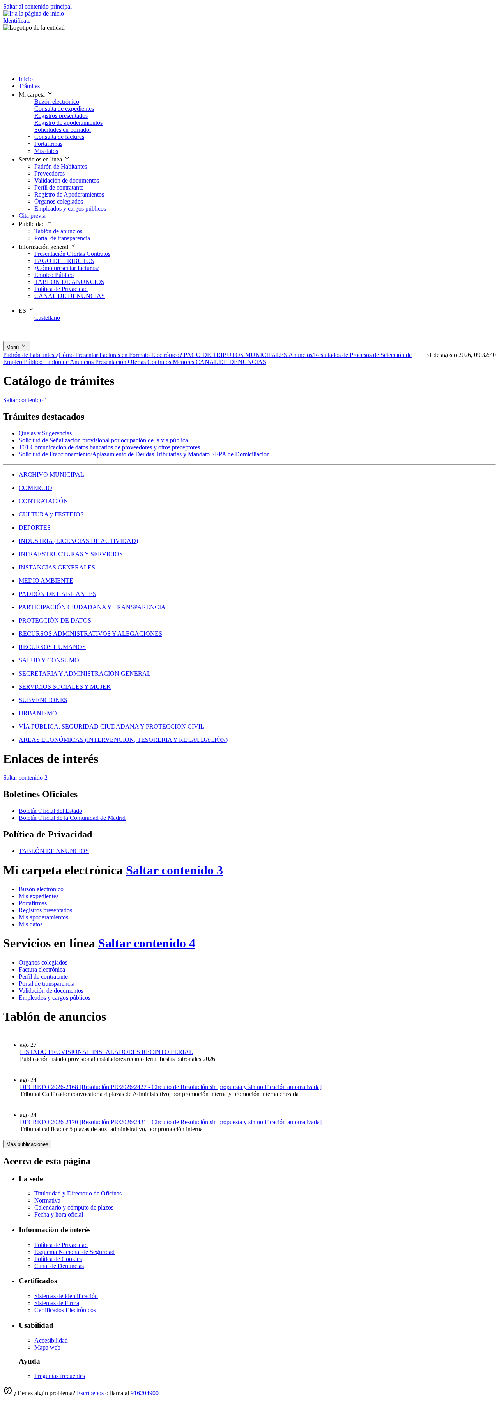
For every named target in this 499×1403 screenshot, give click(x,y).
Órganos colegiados (43, 962)
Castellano (47, 317)
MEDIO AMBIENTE (46, 580)
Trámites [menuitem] (29, 86)
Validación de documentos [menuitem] (66, 180)
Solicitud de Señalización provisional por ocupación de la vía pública (103, 440)
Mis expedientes (38, 896)
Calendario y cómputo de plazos (73, 1207)
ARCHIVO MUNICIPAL (51, 474)
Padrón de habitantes (29, 354)
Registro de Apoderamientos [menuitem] (69, 194)
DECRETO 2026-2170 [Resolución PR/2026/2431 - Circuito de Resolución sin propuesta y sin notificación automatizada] (171, 1122)
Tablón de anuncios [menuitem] (58, 231)
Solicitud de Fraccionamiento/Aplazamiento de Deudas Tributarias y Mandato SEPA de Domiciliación (144, 454)
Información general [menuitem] (44, 246)
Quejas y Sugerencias (45, 433)
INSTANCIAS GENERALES (57, 567)
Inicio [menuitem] (26, 79)
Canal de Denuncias (59, 1266)
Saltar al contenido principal (37, 6)
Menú (13, 347)
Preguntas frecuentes (59, 1376)
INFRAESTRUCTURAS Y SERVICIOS (71, 554)
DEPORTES (35, 527)
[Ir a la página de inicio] (35, 13)
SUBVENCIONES (43, 700)
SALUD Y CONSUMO (49, 660)
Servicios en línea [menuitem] (41, 159)
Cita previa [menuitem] (32, 215)
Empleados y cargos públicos (54, 997)
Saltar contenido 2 (25, 777)
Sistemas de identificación (66, 1296)
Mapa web (47, 1347)
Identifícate (16, 20)
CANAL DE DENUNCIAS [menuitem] (69, 296)
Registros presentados (45, 910)
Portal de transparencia (46, 983)
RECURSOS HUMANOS (52, 647)
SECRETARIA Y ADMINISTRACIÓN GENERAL (85, 673)
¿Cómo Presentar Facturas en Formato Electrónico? (120, 354)
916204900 (145, 1393)
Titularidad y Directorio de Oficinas (78, 1193)
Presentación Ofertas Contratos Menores (145, 361)
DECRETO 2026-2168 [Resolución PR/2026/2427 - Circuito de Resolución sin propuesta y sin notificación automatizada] (171, 1087)
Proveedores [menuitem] (49, 173)
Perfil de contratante (43, 976)
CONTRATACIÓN (43, 501)
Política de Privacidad (61, 1245)
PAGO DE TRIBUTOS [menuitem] (64, 260)
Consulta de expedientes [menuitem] (64, 108)
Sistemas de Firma (56, 1303)
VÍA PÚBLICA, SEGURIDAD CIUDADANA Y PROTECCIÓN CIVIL (111, 726)
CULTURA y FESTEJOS (51, 514)
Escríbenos (91, 1393)
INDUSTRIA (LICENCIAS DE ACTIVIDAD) (78, 540)
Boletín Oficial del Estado (50, 810)
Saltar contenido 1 (25, 400)
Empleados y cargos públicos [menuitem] (70, 208)
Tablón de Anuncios (69, 361)
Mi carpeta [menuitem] (32, 94)
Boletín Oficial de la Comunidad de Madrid (72, 817)
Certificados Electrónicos (65, 1310)
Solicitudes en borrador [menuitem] (62, 129)
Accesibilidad (51, 1340)
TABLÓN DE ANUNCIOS (54, 851)
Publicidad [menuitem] (32, 224)
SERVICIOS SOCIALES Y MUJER (65, 686)
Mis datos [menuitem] (46, 150)
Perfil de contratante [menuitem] (58, 187)
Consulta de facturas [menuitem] (59, 136)
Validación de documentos (51, 990)
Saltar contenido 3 (174, 870)
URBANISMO (38, 713)
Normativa (47, 1200)
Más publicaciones (27, 1144)
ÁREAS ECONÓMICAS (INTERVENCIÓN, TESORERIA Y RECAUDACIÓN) (123, 739)
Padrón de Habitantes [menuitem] (60, 166)
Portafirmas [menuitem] (48, 143)
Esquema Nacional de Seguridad (74, 1252)
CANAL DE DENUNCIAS (231, 361)
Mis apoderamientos (43, 917)
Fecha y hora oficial (58, 1214)
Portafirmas (33, 903)
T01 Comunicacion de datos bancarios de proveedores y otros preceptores (109, 447)
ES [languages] (23, 310)
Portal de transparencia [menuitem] (62, 238)
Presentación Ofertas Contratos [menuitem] (72, 253)
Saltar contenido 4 (146, 943)
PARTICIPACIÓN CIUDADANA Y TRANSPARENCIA (92, 607)
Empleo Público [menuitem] (54, 274)
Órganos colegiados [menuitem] (58, 201)
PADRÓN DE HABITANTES (57, 594)
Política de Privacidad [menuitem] (61, 289)
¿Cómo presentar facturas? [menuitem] (66, 267)
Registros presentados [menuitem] (61, 115)
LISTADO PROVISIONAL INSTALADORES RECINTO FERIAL (106, 1051)
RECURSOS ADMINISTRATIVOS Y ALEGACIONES (90, 633)
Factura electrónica (42, 969)
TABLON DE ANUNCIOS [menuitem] (69, 281)
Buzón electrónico (41, 889)
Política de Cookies (58, 1259)
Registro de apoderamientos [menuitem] (68, 122)
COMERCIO (35, 487)
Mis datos (30, 924)
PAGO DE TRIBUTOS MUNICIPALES (236, 354)
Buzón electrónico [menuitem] (56, 101)
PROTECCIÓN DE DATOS (55, 620)
